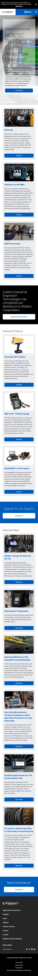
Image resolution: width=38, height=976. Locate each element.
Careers (5, 930)
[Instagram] (29, 949)
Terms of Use (18, 962)
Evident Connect (9, 926)
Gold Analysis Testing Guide (16, 611)
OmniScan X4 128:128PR (14, 184)
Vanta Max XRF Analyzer (14, 357)
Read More (18, 6)
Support (6, 922)
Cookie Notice (19, 968)
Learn (5, 918)
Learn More (19, 90)
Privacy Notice (19, 965)
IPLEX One (8, 130)
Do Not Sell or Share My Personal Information (19, 970)
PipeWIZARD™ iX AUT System (16, 468)
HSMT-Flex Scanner (12, 243)
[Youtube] (34, 949)
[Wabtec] (28, 12)
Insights (6, 914)
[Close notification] (36, 4)
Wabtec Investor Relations (12, 939)
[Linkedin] (32, 949)
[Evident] (8, 12)
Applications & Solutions (12, 910)
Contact (5, 935)
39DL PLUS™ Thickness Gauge (16, 414)
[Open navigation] (36, 12)
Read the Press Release (19, 317)
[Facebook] (27, 949)
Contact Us (19, 516)
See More (19, 155)
